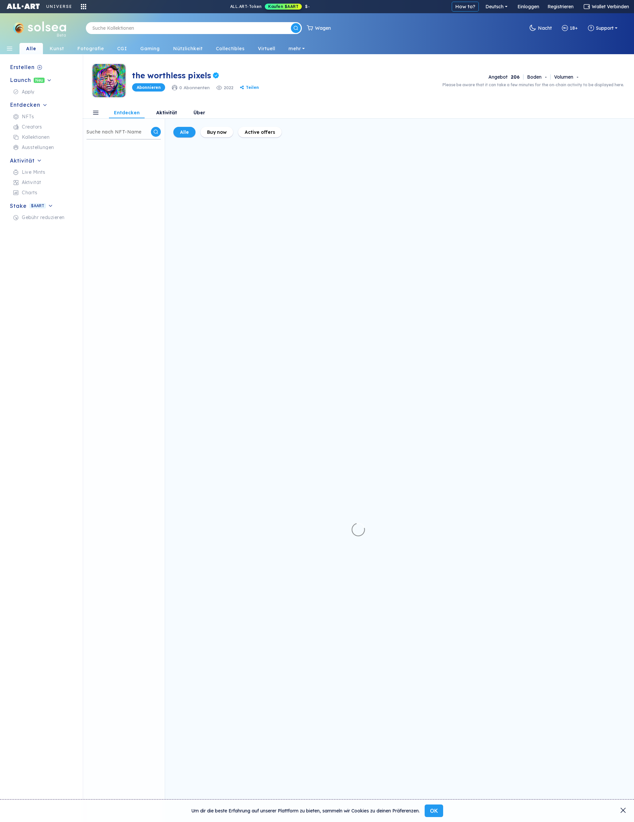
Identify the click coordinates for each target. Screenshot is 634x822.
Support (605, 28)
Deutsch (494, 7)
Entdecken (127, 113)
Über (199, 113)
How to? (465, 6)
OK (434, 810)
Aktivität (166, 113)
